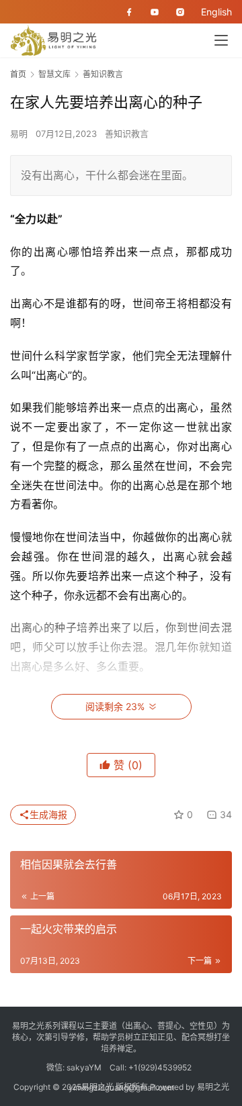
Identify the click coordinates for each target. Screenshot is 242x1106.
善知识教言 (127, 133)
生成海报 (48, 814)
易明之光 (213, 1087)
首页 (18, 74)
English (216, 11)
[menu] (221, 40)
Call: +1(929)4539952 (151, 1067)
